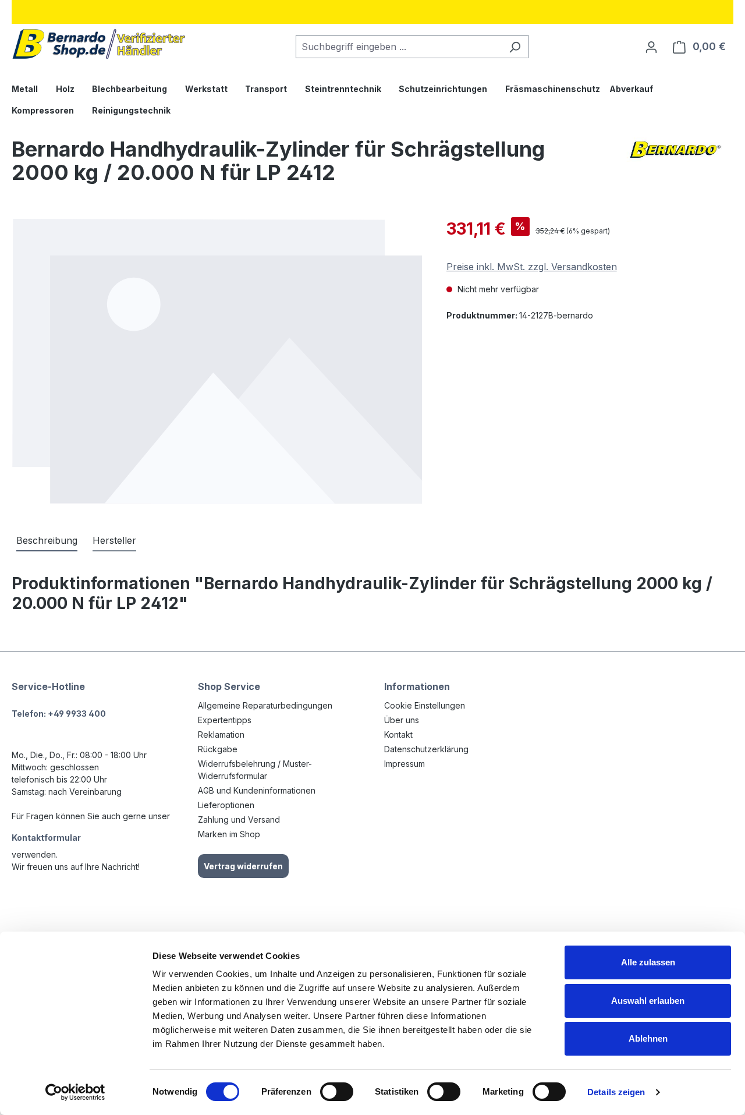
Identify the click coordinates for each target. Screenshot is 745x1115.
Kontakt (398, 734)
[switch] (336, 1091)
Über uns (401, 720)
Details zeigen (616, 1092)
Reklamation (221, 734)
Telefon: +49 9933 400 (59, 713)
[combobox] (399, 46)
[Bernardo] (675, 165)
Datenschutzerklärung (426, 749)
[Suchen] (514, 46)
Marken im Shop (229, 834)
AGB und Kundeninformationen (256, 790)
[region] (217, 361)
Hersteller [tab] (114, 540)
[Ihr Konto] (651, 46)
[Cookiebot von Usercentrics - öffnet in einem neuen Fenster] (75, 1092)
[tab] (46, 540)
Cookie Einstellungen (424, 705)
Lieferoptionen (226, 805)
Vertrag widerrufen (243, 866)
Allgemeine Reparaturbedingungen (265, 705)
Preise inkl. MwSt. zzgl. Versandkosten (531, 266)
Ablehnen (648, 1038)
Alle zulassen (648, 962)
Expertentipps (224, 720)
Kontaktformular (46, 838)
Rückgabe (217, 749)
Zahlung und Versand (239, 819)
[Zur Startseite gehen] (99, 44)
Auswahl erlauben (647, 1001)
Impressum (404, 764)
